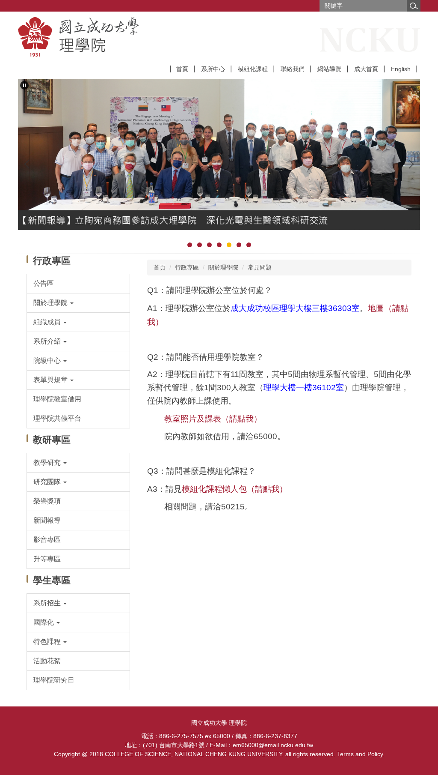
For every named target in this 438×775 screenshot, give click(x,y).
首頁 (182, 69)
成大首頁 (366, 69)
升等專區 (47, 559)
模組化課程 (253, 69)
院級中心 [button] (47, 360)
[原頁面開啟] (219, 154)
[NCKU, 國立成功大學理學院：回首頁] (125, 37)
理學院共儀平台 (57, 418)
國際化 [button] (44, 622)
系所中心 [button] (213, 69)
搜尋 (413, 6)
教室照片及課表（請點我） (213, 418)
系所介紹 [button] (47, 341)
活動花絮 (47, 660)
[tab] (190, 244)
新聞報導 (47, 520)
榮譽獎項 (47, 501)
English (401, 69)
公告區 (43, 283)
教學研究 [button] (47, 462)
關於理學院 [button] (51, 302)
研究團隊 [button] (47, 481)
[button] (24, 85)
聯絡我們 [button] (293, 69)
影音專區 (47, 539)
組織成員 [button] (47, 322)
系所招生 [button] (47, 603)
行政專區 (187, 267)
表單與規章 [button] (51, 379)
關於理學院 (223, 267)
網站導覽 (329, 69)
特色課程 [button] (47, 641)
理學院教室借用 (57, 399)
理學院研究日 (53, 680)
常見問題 (260, 267)
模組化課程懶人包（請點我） (234, 489)
